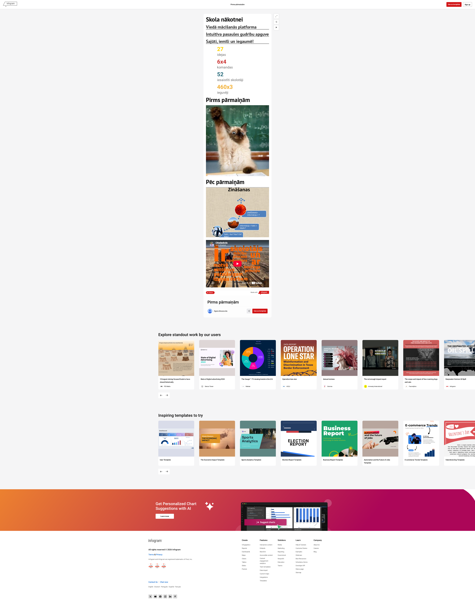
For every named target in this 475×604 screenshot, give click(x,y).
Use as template (454, 4)
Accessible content (266, 555)
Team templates (265, 567)
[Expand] (276, 16)
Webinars (299, 555)
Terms (151, 554)
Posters (244, 569)
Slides (244, 565)
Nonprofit (281, 559)
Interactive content (266, 545)
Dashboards (246, 552)
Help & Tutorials (301, 545)
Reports (244, 548)
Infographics (246, 545)
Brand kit (263, 552)
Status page (300, 569)
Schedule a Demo (302, 562)
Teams (280, 565)
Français (178, 587)
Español (171, 587)
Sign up (467, 5)
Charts (244, 559)
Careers (316, 548)
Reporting (281, 552)
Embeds (262, 548)
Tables (244, 562)
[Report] (276, 27)
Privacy (159, 554)
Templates (263, 581)
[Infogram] (10, 4)
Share (211, 292)
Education (281, 562)
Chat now (164, 582)
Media (280, 545)
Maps (244, 555)
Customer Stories (301, 548)
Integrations (264, 577)
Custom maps (264, 574)
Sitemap (298, 572)
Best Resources (301, 559)
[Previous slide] (161, 395)
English (150, 587)
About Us (317, 545)
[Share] (276, 22)
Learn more (164, 516)
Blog (315, 552)
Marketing (281, 548)
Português (164, 587)
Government (282, 555)
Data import (264, 570)
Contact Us (153, 582)
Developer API (300, 565)
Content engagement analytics (264, 560)
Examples (299, 552)
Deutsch (157, 587)
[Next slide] (167, 395)
